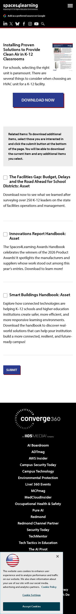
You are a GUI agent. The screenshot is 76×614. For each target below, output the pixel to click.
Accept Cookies (31, 606)
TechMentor (38, 536)
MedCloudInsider (38, 497)
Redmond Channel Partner (38, 523)
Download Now (38, 100)
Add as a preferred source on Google (26, 15)
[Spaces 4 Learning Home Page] (20, 7)
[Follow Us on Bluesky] (17, 24)
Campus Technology (38, 471)
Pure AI (38, 510)
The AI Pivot (38, 549)
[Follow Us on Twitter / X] (11, 23)
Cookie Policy (49, 586)
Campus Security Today (38, 464)
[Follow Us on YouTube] (36, 24)
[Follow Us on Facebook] (24, 24)
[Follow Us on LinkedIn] (5, 23)
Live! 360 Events (38, 484)
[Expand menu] (70, 6)
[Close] (57, 556)
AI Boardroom (38, 445)
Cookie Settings (31, 595)
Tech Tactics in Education (38, 542)
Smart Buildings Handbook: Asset (39, 294)
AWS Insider (38, 458)
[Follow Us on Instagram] (30, 24)
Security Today (38, 529)
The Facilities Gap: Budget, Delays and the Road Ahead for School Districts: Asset (36, 181)
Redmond (38, 516)
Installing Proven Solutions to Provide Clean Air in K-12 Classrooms (21, 51)
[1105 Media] (38, 436)
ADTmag (38, 451)
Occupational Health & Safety (38, 503)
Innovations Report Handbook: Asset (37, 236)
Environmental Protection (38, 477)
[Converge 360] (38, 419)
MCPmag (38, 490)
